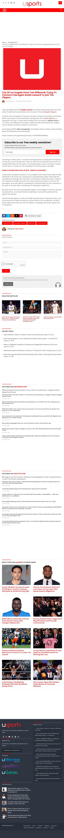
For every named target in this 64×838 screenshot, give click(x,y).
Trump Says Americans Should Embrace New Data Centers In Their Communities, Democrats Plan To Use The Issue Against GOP (31, 514)
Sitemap (47, 825)
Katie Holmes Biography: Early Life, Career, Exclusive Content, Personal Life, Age (26, 423)
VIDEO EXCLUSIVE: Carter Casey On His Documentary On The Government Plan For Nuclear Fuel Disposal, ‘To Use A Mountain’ (30, 409)
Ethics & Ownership (29, 827)
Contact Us (54, 825)
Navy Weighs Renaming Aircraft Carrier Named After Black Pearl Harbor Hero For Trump (29, 501)
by (10, 101)
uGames (52, 827)
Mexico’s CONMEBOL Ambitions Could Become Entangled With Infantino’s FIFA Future (30, 344)
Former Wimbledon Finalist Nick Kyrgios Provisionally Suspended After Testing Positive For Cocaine (47, 756)
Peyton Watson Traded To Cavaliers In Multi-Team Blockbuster (23, 335)
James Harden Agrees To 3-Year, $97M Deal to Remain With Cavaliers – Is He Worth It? (31, 339)
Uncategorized (12, 42)
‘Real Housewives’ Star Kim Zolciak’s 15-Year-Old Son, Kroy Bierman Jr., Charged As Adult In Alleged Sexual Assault (32, 395)
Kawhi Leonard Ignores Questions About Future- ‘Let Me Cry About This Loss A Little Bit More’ (11, 318)
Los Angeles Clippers (49, 112)
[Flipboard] (14, 2)
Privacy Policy (26, 825)
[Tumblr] (12, 737)
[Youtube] (11, 2)
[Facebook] (3, 2)
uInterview (38, 827)
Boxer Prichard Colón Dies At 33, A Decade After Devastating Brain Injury (19, 810)
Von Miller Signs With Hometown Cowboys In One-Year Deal (18, 803)
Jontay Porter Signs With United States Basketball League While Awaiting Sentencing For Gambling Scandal (31, 319)
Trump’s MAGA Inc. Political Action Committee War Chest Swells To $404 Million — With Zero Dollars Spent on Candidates (30, 495)
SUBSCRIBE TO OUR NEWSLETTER (12, 750)
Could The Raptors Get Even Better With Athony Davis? (53, 317)
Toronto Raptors (48, 118)
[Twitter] (6, 2)
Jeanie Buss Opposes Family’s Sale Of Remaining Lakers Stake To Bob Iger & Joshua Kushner (33, 354)
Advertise (40, 825)
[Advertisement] (32, 28)
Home (4, 42)
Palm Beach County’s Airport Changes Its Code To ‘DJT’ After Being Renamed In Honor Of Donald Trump (31, 429)
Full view (58, 88)
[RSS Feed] (18, 737)
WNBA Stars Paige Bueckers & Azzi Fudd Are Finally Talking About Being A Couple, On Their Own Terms (47, 768)
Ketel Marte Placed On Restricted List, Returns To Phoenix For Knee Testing (27, 350)
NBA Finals (31, 223)
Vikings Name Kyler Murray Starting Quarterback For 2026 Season (19, 816)
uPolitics (45, 827)
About (33, 825)
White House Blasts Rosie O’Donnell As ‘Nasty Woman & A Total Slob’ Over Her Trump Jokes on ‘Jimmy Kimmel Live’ (31, 402)
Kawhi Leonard (7, 223)
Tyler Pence (19, 229)
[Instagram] (8, 2)
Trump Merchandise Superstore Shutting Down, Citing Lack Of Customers (24, 489)
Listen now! (8, 284)
